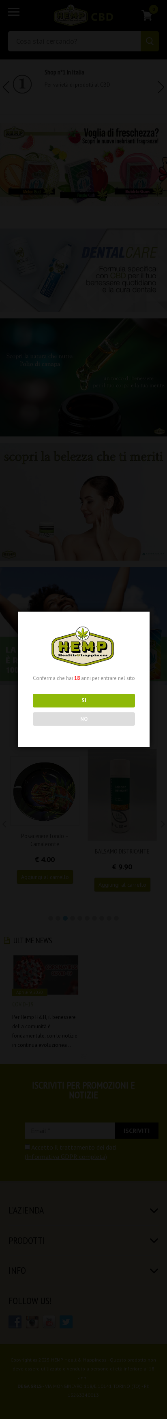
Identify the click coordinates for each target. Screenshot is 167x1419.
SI (83, 700)
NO (84, 719)
